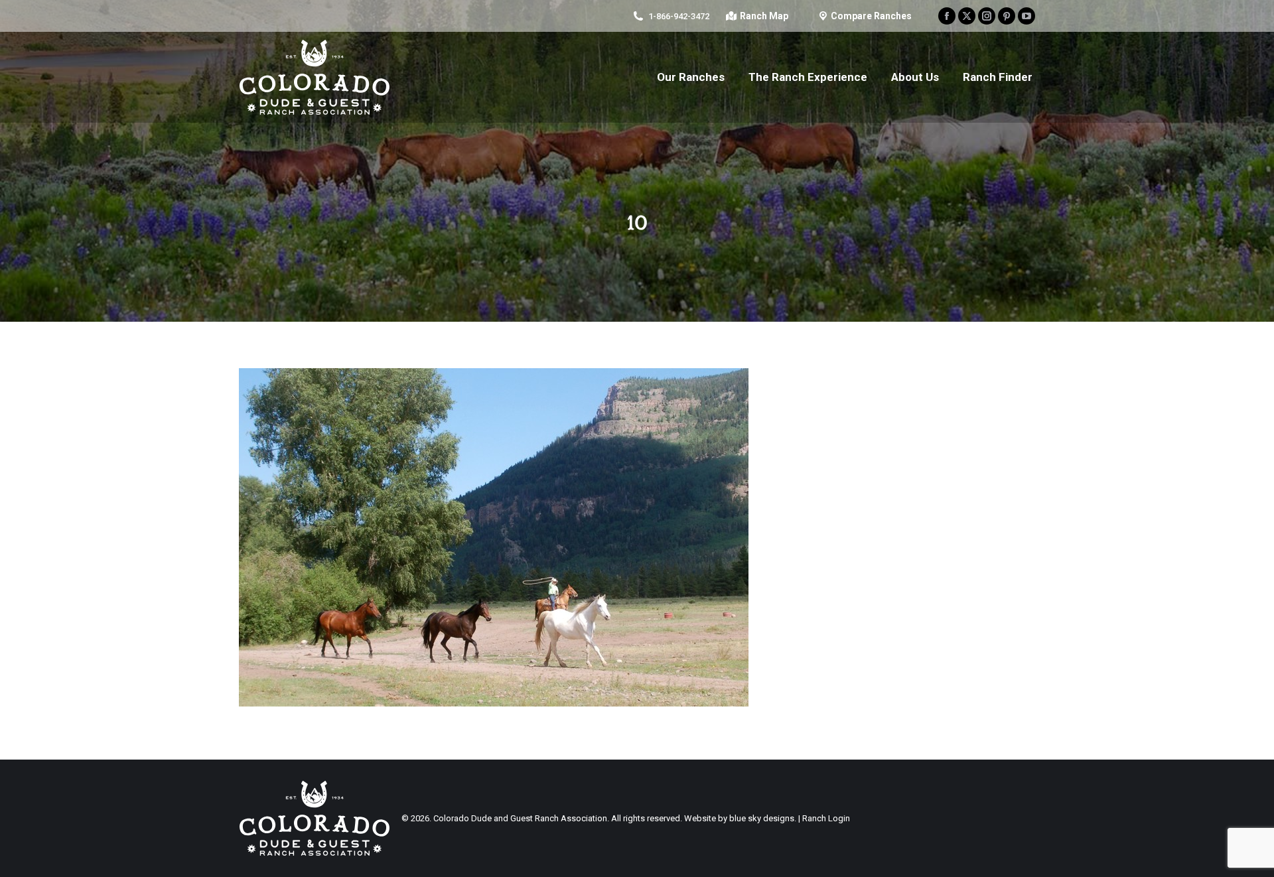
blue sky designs (761, 818)
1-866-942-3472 (678, 16)
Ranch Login (826, 818)
